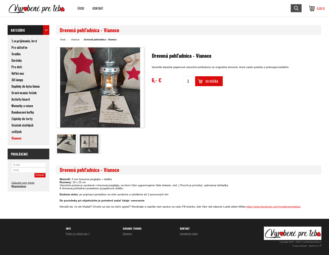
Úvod (80, 8)
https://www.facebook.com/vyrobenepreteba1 (273, 206)
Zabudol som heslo (22, 182)
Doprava (127, 233)
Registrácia (18, 186)
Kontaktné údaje (189, 233)
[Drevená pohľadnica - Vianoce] (100, 87)
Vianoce (75, 39)
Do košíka (211, 81)
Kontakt (98, 8)
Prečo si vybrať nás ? (78, 233)
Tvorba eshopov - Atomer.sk (305, 246)
